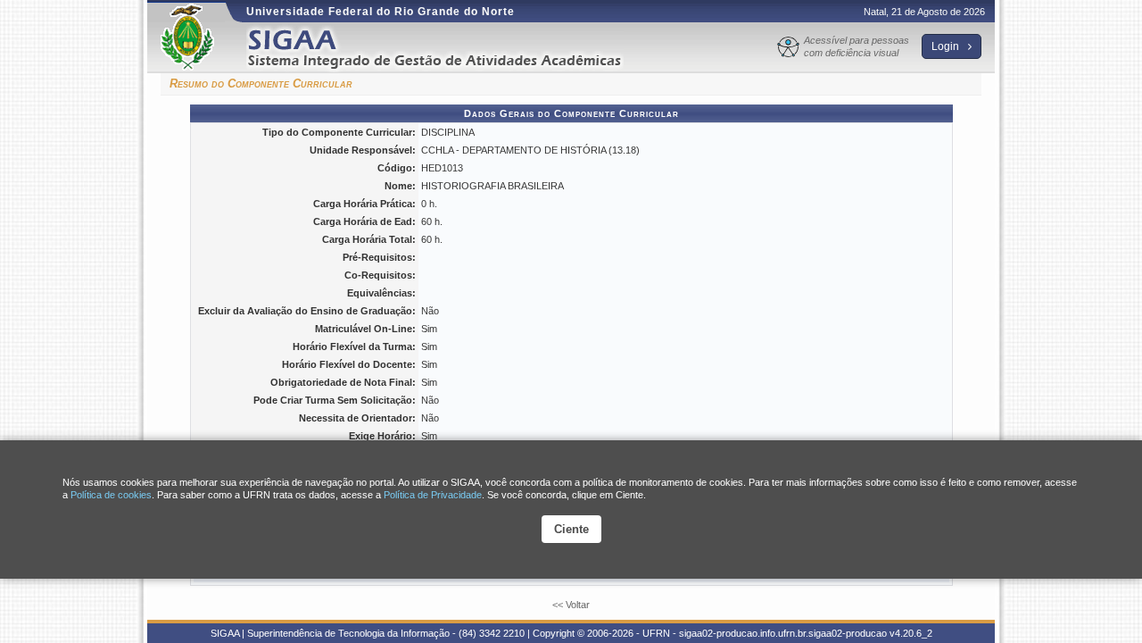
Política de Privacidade (433, 494)
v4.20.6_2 (911, 633)
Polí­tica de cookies (111, 494)
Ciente (571, 529)
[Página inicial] (447, 47)
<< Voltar (571, 604)
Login (946, 46)
